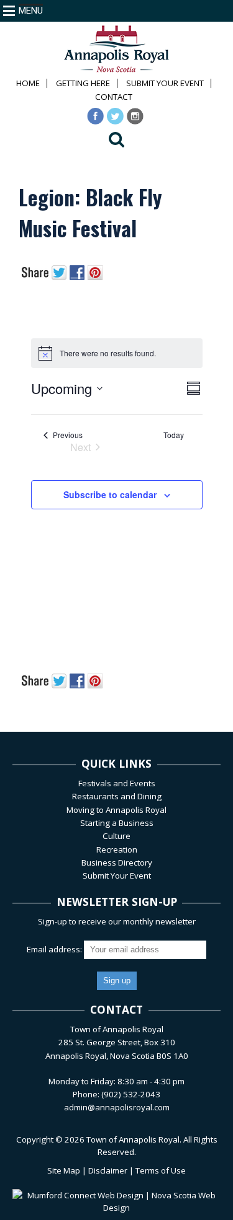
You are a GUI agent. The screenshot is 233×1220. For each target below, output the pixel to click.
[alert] (117, 353)
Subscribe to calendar (110, 494)
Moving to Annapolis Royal (116, 809)
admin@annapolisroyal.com (117, 1107)
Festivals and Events (116, 783)
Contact (113, 97)
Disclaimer (107, 1170)
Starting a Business (116, 822)
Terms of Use (160, 1170)
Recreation (116, 849)
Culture (116, 835)
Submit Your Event (165, 83)
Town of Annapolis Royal (133, 1139)
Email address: (55, 949)
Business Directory (116, 862)
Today (173, 435)
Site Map (63, 1170)
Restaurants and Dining (117, 796)
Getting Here (83, 83)
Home (28, 83)
